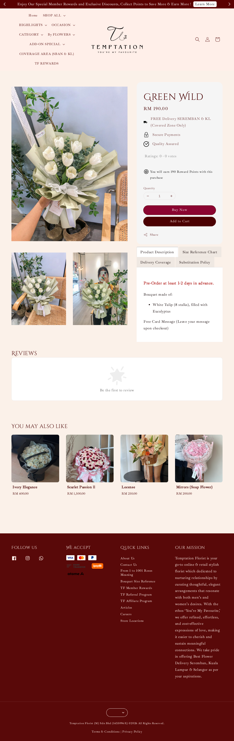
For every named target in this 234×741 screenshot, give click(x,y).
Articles (126, 607)
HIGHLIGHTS (31, 25)
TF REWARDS (47, 63)
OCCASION (61, 25)
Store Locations (132, 621)
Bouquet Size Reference (137, 581)
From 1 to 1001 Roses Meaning (136, 573)
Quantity (149, 188)
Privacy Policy (132, 731)
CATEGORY (29, 34)
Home (33, 15)
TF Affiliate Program (136, 601)
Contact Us (128, 565)
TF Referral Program (136, 594)
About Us (127, 558)
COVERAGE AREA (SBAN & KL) (46, 54)
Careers (125, 614)
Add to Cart (180, 221)
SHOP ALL (52, 15)
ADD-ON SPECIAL (44, 44)
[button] (197, 39)
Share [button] (154, 235)
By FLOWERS (59, 34)
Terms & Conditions (106, 731)
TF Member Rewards (136, 588)
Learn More (205, 4)
